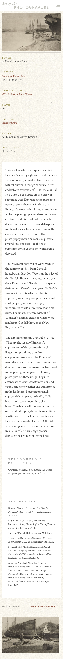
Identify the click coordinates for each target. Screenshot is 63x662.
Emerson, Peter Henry (14, 76)
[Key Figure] (59, 76)
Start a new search (43, 606)
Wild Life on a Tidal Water (17, 94)
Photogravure (9, 123)
